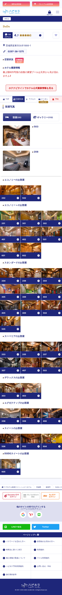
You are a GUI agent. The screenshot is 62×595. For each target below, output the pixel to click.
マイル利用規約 (43, 558)
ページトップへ (29, 535)
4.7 (16, 35)
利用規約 (40, 550)
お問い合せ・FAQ (44, 566)
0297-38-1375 (16, 51)
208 (36, 151)
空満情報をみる (19, 61)
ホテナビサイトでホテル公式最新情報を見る (31, 88)
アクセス (32, 99)
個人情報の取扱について (15, 558)
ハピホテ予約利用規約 (15, 566)
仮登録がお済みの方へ (46, 541)
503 (36, 126)
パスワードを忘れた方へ (15, 541)
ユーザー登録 (17, 19)
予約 (57, 99)
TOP (7, 99)
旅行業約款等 (11, 574)
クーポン (44, 99)
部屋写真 (19, 99)
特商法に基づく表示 (14, 550)
